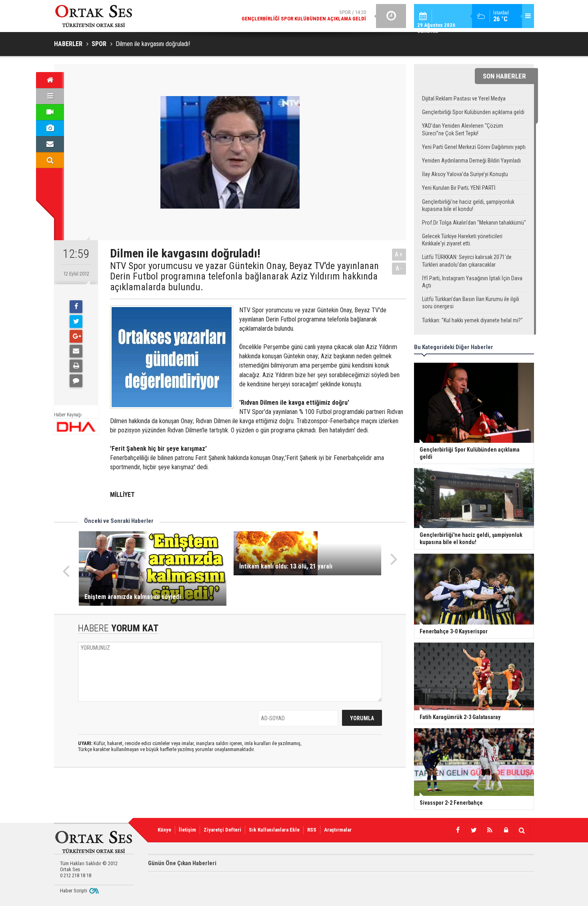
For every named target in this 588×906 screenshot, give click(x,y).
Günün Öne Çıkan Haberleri (182, 863)
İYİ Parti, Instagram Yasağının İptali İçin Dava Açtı (472, 282)
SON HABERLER (504, 76)
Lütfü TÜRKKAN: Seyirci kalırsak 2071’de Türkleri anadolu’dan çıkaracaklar (467, 260)
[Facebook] (76, 306)
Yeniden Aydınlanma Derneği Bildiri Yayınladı (471, 160)
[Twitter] (76, 321)
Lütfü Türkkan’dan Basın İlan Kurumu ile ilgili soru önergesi (470, 302)
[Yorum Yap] (76, 380)
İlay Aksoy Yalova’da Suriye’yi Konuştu (465, 174)
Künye (164, 830)
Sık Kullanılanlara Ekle (274, 830)
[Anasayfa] (50, 80)
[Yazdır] (76, 366)
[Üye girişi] (506, 830)
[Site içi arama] (50, 160)
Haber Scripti (73, 891)
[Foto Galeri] (50, 128)
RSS (311, 830)
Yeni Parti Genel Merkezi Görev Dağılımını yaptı (474, 147)
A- (399, 268)
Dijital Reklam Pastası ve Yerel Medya (464, 98)
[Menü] (50, 96)
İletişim (187, 830)
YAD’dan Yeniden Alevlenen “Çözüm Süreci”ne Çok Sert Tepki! (462, 129)
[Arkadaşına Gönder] (76, 351)
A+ (399, 254)
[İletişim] (50, 144)
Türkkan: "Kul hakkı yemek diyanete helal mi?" (472, 320)
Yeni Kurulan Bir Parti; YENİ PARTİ (459, 188)
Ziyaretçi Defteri (222, 830)
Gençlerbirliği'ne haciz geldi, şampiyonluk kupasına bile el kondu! (468, 205)
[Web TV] (50, 112)
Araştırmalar (338, 830)
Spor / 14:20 (304, 15)
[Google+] (76, 336)
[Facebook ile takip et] (458, 830)
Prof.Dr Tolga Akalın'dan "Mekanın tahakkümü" (474, 222)
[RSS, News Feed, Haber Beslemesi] (490, 830)
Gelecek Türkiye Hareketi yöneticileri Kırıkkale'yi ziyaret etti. (462, 240)
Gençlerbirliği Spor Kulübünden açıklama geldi (473, 112)
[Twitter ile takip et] (474, 830)
